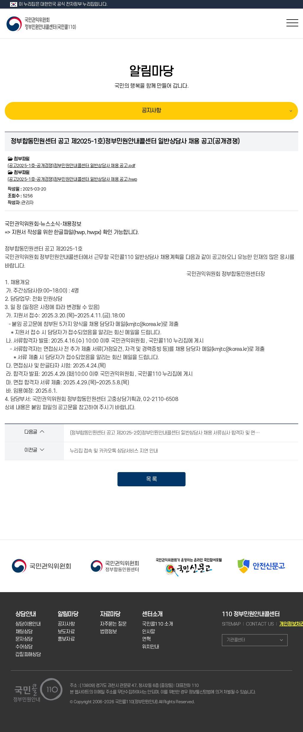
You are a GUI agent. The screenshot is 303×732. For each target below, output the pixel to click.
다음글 (31, 432)
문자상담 (23, 639)
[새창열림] (41, 559)
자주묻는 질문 (113, 624)
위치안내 (150, 647)
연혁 (146, 639)
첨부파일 (21, 159)
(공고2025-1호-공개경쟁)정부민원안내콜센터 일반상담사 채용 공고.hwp (72, 179)
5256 (20, 196)
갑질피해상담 (28, 654)
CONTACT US (260, 624)
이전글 (31, 450)
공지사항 (151, 111)
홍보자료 (66, 639)
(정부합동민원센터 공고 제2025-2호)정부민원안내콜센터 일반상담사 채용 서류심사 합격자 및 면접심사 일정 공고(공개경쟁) (169, 433)
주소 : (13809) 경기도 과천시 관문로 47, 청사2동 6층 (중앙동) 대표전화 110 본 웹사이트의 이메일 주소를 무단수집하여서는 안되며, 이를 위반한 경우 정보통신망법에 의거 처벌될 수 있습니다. (162, 689)
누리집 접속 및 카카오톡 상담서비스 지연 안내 (114, 451)
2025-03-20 (27, 189)
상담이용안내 (28, 624)
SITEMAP (231, 624)
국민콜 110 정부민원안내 (42, 23)
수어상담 (23, 647)
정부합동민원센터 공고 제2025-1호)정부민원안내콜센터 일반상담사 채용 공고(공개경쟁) (125, 141)
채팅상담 (23, 631)
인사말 (148, 631)
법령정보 (108, 631)
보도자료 (66, 631)
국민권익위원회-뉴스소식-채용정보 (43, 224)
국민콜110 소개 (157, 624)
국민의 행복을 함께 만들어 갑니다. (151, 86)
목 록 (151, 479)
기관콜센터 (236, 640)
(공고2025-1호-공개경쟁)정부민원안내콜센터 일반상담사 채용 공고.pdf (71, 165)
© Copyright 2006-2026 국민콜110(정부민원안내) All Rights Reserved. (132, 701)
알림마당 (151, 72)
